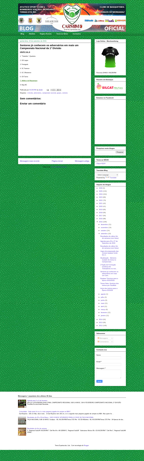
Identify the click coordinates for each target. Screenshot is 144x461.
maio (103, 303)
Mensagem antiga (82, 161)
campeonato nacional (49, 93)
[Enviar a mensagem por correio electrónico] (47, 90)
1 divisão (30, 93)
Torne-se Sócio (62, 34)
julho (103, 297)
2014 (101, 319)
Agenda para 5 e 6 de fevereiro (37, 400)
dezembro (104, 224)
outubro (104, 230)
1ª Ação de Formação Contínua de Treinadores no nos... (108, 266)
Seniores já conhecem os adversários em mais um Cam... (109, 273)
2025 (101, 191)
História (32, 34)
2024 (101, 194)
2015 (101, 222)
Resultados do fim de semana (37, 428)
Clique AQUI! (101, 163)
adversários (37, 93)
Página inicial (57, 161)
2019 (101, 209)
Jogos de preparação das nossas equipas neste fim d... (109, 253)
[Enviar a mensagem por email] (52, 90)
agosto (103, 294)
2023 (101, 197)
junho (103, 300)
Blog (22, 34)
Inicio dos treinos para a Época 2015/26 (108, 289)
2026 (101, 188)
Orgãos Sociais (46, 34)
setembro (104, 233)
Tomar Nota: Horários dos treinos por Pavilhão (109, 284)
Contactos (77, 34)
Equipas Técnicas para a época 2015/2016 (109, 279)
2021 (101, 203)
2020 (101, 206)
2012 (101, 325)
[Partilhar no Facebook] (58, 90)
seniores (65, 93)
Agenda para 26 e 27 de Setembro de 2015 (109, 242)
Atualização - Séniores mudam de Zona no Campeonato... (108, 260)
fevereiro (104, 312)
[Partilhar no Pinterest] (60, 90)
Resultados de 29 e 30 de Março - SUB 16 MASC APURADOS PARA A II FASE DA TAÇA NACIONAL (60, 417)
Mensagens (103, 338)
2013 (101, 322)
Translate (113, 178)
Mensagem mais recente (29, 161)
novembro (104, 227)
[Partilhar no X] (56, 90)
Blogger (86, 445)
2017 (101, 215)
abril (102, 306)
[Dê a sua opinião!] (54, 90)
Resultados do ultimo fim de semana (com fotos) (109, 237)
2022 (101, 200)
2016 (101, 218)
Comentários (104, 342)
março (103, 309)
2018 (101, 212)
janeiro (103, 315)
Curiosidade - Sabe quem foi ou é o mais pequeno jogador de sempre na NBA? (44, 411)
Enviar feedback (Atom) (58, 167)
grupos (59, 93)
